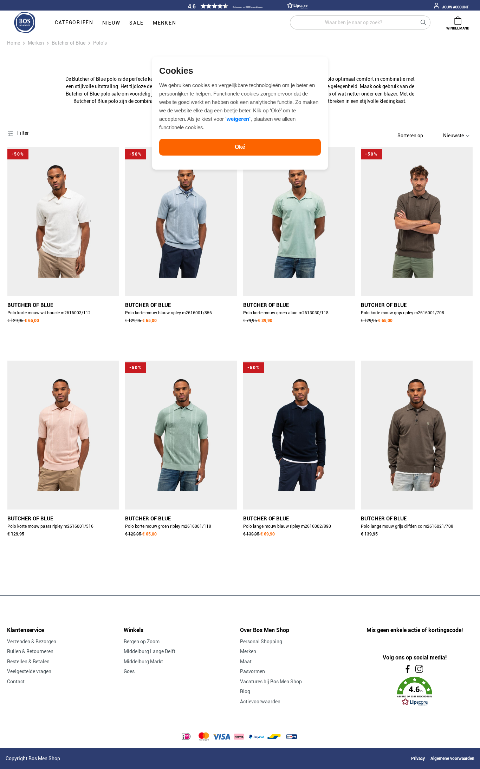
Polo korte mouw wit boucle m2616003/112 (49, 312)
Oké (240, 147)
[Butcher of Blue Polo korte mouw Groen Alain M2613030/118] (299, 221)
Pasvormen (252, 671)
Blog (245, 691)
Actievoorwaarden (260, 701)
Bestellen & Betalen (28, 661)
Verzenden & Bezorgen (31, 641)
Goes (129, 671)
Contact (16, 681)
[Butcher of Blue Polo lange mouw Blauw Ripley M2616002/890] (299, 435)
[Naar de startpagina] (24, 23)
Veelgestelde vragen (29, 671)
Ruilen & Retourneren (30, 651)
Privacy (418, 758)
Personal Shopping (261, 641)
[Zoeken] (423, 22)
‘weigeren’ (238, 119)
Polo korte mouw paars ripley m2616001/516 (50, 526)
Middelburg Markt (143, 661)
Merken (248, 651)
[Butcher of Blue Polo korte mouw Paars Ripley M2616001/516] (63, 435)
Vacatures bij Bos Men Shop (271, 681)
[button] (247, 6)
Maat (246, 661)
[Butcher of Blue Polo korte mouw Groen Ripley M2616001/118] (181, 435)
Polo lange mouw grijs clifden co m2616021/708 (407, 526)
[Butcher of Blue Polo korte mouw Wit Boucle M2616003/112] (63, 221)
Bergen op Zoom (142, 641)
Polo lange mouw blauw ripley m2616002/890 (287, 526)
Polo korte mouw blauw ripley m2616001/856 (168, 312)
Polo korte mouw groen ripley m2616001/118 (168, 526)
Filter (22, 133)
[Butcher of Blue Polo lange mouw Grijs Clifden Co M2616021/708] (417, 435)
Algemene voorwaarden (452, 758)
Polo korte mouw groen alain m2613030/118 (286, 312)
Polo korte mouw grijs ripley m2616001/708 (402, 312)
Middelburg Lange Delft (149, 651)
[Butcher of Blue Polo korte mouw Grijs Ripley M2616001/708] (417, 221)
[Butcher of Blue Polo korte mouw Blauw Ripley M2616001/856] (181, 221)
